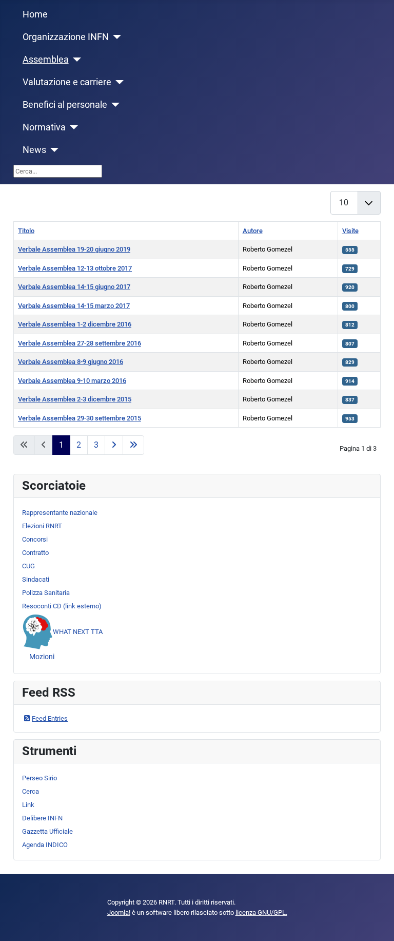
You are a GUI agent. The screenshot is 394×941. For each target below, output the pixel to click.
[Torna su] (378, 924)
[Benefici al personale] (113, 105)
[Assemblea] (75, 59)
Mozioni (41, 656)
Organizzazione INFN (66, 37)
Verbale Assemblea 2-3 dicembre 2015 (74, 399)
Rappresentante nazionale (59, 512)
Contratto (35, 552)
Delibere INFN (42, 818)
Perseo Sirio (39, 778)
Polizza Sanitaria (46, 593)
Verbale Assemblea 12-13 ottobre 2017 (75, 268)
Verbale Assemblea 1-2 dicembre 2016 (74, 324)
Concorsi (35, 539)
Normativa (44, 127)
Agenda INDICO (45, 845)
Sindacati (35, 579)
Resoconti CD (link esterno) (62, 606)
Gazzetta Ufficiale (47, 831)
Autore (253, 231)
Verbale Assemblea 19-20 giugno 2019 (74, 249)
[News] (52, 150)
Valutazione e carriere (67, 82)
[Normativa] (72, 127)
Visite (350, 231)
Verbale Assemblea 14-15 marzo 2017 (74, 306)
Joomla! (118, 912)
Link (28, 805)
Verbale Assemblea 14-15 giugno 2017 (74, 287)
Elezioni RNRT (42, 526)
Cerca (30, 791)
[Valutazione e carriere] (117, 82)
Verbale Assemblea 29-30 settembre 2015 (79, 418)
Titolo (26, 231)
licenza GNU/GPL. (261, 912)
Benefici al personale (65, 105)
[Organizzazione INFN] (115, 37)
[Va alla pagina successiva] (114, 445)
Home (35, 14)
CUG (28, 566)
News (34, 150)
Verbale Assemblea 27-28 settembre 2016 (79, 343)
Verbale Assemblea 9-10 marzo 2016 (72, 381)
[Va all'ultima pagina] (133, 445)
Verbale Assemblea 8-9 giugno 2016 (70, 362)
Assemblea (46, 59)
